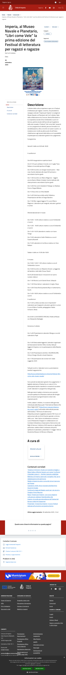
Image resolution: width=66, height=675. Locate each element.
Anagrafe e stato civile (23, 600)
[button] (33, 672)
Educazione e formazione (24, 603)
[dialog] (33, 665)
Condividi (46, 27)
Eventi (51, 617)
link (48, 665)
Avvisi (51, 606)
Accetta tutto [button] (27, 668)
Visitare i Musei (54, 620)
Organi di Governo (6, 600)
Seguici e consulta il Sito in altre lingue (56, 624)
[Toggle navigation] (3, 8)
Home (3, 15)
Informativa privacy (38, 645)
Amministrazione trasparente (38, 635)
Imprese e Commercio (23, 606)
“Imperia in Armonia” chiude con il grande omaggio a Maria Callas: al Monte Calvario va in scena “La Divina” (44, 471)
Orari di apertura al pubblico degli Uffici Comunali (22, 654)
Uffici (2, 603)
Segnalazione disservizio (23, 649)
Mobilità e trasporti (22, 609)
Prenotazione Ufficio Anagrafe (22, 640)
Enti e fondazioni (5, 606)
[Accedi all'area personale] (55, 2)
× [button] (64, 657)
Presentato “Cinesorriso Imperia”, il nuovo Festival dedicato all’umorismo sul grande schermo (43, 505)
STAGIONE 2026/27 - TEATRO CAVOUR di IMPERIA (43, 474)
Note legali (36, 648)
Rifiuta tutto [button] (39, 668)
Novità (9, 15)
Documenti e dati (5, 609)
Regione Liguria (6, 2)
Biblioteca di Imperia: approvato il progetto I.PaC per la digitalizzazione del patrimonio (44, 478)
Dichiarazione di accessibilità (37, 652)
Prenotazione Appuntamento (21, 635)
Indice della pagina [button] (11, 102)
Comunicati (16, 15)
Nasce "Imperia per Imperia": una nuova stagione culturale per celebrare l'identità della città (42, 496)
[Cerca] (63, 8)
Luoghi (51, 614)
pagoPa (35, 642)
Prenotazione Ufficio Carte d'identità (22, 645)
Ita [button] (59, 2)
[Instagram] (53, 8)
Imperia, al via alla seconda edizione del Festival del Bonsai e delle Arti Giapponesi (43, 500)
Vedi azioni (54, 27)
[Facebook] (45, 8)
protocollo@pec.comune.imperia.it (10, 653)
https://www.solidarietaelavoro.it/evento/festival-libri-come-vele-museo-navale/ (44, 375)
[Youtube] (49, 8)
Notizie (51, 600)
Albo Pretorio (36, 639)
